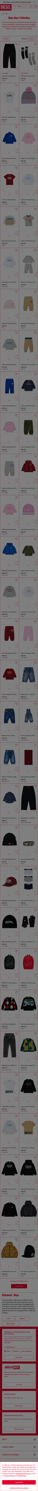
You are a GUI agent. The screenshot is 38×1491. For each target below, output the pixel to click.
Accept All (19, 1482)
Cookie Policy (21, 1475)
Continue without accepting (19, 1488)
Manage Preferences (23, 1473)
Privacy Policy (9, 1475)
